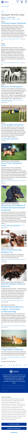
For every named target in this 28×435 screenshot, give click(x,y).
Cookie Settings (14, 432)
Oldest (18, 19)
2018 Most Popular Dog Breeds (13, 23)
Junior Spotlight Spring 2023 (12, 125)
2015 (3, 45)
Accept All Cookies (14, 424)
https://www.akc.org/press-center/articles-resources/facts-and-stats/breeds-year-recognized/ (12, 100)
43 (25, 365)
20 (4, 17)
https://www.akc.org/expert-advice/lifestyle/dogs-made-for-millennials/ (13, 357)
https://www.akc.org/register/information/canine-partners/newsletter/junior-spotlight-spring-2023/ (10, 139)
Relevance (8, 19)
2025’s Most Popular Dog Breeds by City (11, 251)
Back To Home (5, 6)
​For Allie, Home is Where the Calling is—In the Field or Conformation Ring (12, 309)
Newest (14, 19)
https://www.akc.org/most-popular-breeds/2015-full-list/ (11, 62)
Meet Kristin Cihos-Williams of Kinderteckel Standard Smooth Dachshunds (13, 207)
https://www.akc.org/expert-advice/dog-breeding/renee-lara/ (11, 300)
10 (16, 365)
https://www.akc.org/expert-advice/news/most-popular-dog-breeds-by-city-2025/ (13, 260)
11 (20, 365)
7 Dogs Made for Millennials (12, 349)
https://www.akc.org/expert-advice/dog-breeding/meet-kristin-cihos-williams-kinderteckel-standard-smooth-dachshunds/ (13, 225)
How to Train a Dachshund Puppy (11, 164)
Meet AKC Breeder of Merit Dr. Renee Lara (13, 285)
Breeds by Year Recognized (11, 86)
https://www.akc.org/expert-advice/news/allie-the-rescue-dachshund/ (13, 325)
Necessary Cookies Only (14, 428)
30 (6, 17)
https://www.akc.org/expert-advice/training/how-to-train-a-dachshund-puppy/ (13, 181)
